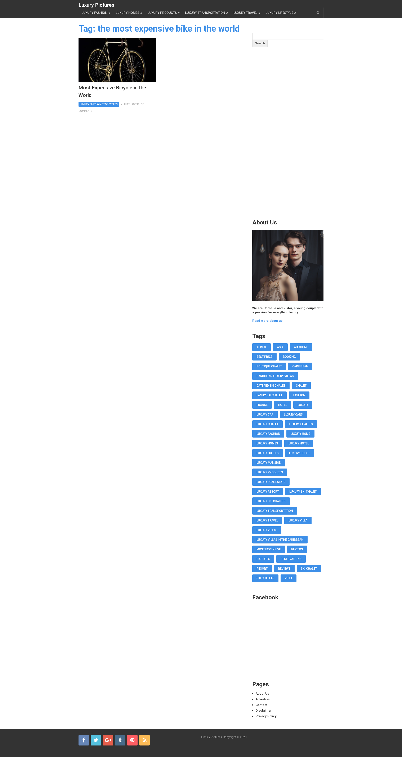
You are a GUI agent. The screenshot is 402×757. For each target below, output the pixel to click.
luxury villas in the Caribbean (279, 539)
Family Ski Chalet (269, 395)
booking (289, 356)
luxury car (264, 414)
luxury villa (298, 520)
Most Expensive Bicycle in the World (112, 91)
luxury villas (266, 530)
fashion (299, 395)
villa (288, 578)
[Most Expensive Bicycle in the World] (117, 60)
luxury (303, 405)
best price (264, 356)
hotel (282, 405)
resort (262, 568)
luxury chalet (267, 424)
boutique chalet (269, 366)
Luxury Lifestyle (279, 13)
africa (261, 347)
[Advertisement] (287, 141)
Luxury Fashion (94, 13)
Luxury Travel (245, 13)
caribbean (300, 366)
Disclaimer (264, 710)
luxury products (269, 472)
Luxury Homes (127, 13)
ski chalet (309, 568)
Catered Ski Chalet (270, 385)
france (262, 405)
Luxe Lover (131, 104)
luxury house (299, 453)
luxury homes (267, 443)
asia (280, 347)
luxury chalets (301, 424)
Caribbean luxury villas (275, 376)
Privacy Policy (266, 716)
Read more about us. (267, 321)
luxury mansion (268, 462)
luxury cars (293, 414)
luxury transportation (274, 510)
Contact (261, 705)
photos (297, 549)
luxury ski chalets (271, 501)
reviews (284, 568)
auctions (301, 347)
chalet (301, 385)
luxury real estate (270, 482)
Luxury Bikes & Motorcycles (99, 104)
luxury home (300, 433)
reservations (291, 559)
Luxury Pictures (96, 5)
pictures (263, 559)
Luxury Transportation (205, 13)
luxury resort (267, 491)
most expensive (268, 549)
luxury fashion (268, 433)
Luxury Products (162, 13)
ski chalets (265, 578)
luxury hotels (267, 453)
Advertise (263, 699)
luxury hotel (299, 443)
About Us (262, 693)
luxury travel (267, 520)
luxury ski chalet (303, 491)
